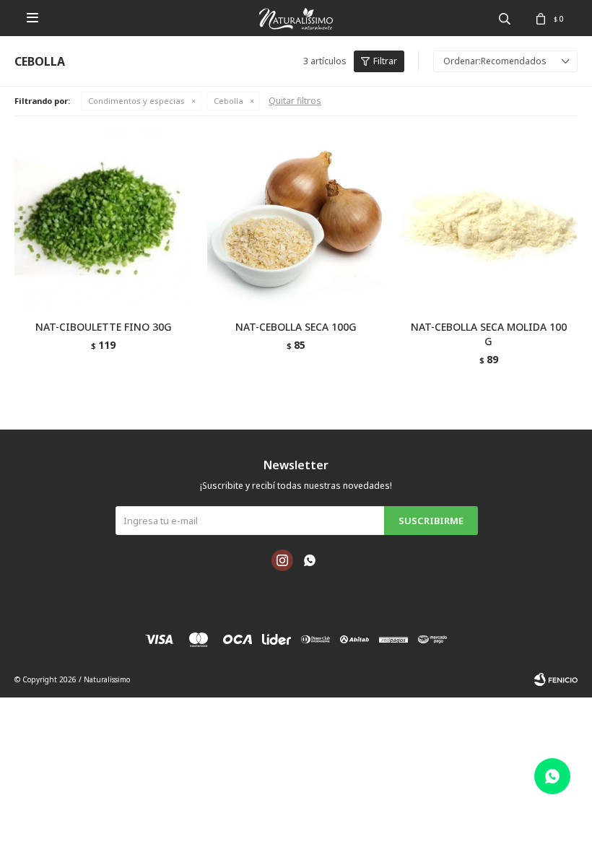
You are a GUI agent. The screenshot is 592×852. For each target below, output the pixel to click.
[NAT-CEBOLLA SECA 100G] (296, 220)
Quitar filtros (295, 101)
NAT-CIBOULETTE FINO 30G (103, 327)
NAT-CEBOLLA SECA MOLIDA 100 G (489, 334)
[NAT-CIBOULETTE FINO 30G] (103, 220)
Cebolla (228, 100)
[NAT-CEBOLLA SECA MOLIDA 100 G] (488, 220)
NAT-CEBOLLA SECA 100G (296, 327)
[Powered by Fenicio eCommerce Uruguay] (556, 679)
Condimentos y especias (136, 100)
